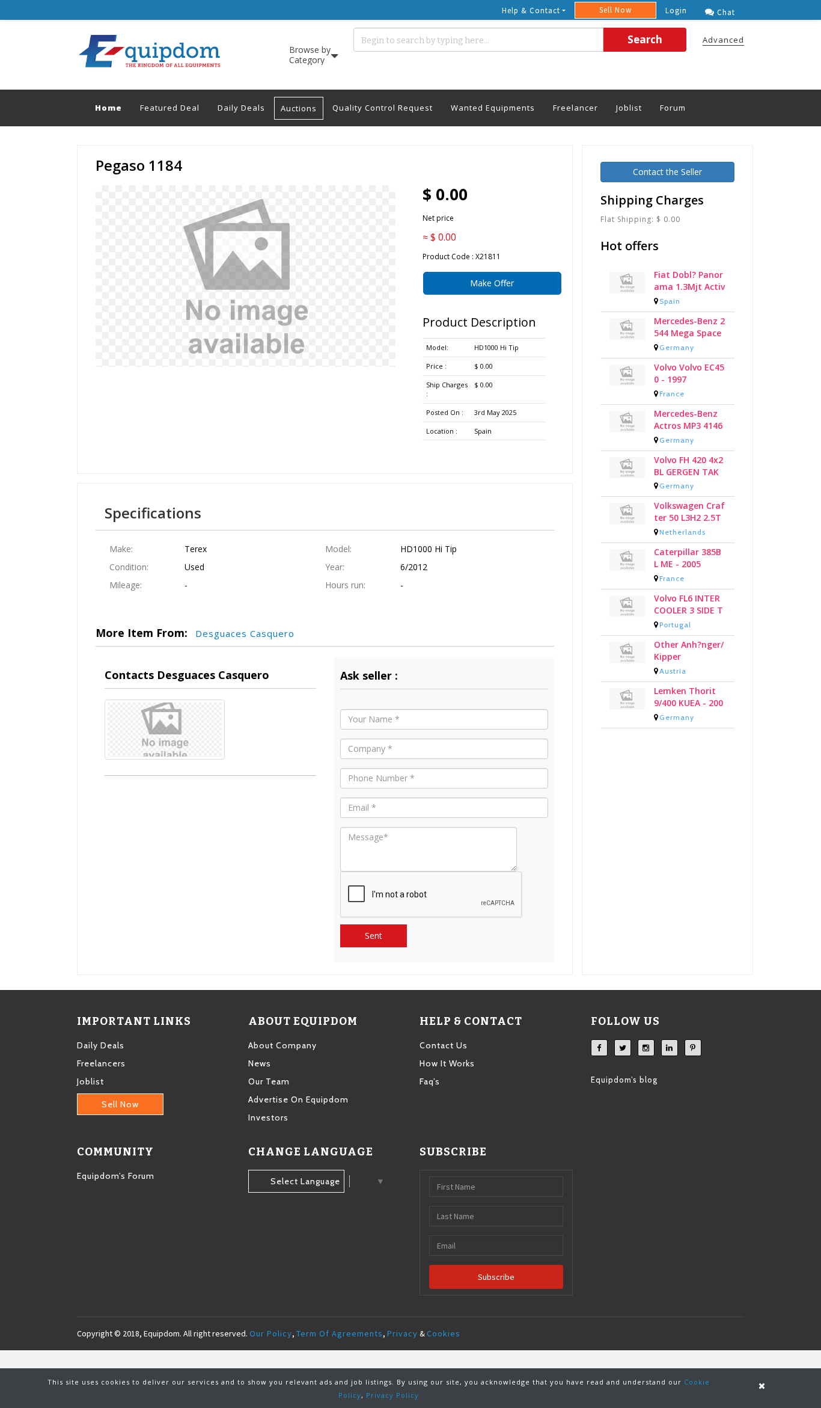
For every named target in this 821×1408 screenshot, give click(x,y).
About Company (282, 1045)
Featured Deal (170, 107)
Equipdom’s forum (115, 1175)
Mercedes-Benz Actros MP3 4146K (688, 422)
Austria (672, 672)
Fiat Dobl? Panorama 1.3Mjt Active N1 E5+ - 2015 (689, 283)
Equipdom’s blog (624, 1079)
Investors (268, 1117)
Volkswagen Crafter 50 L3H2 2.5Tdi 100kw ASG (689, 514)
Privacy (402, 1333)
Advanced (723, 39)
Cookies (443, 1333)
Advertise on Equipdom (298, 1099)
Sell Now (615, 10)
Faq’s (430, 1081)
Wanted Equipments (493, 107)
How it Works (447, 1063)
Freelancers (101, 1063)
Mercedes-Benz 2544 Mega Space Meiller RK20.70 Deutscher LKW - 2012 (689, 329)
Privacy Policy (392, 1395)
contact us (444, 1045)
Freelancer (575, 107)
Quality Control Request (382, 107)
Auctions (299, 108)
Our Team (269, 1081)
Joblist (629, 107)
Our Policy (270, 1333)
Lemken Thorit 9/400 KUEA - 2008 (688, 699)
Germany (676, 349)
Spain (669, 302)
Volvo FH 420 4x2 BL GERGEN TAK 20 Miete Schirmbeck (688, 468)
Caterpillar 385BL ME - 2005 (687, 559)
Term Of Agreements (339, 1333)
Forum (673, 107)
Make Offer (492, 283)
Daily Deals (241, 107)
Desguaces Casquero (245, 633)
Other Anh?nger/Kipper (689, 652)
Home (113, 107)
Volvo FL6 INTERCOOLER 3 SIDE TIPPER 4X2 (688, 606)
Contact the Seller (667, 171)
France (672, 395)
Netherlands (682, 533)
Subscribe (496, 1276)
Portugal (675, 626)
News (259, 1063)
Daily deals (100, 1045)
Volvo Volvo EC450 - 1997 (689, 375)
